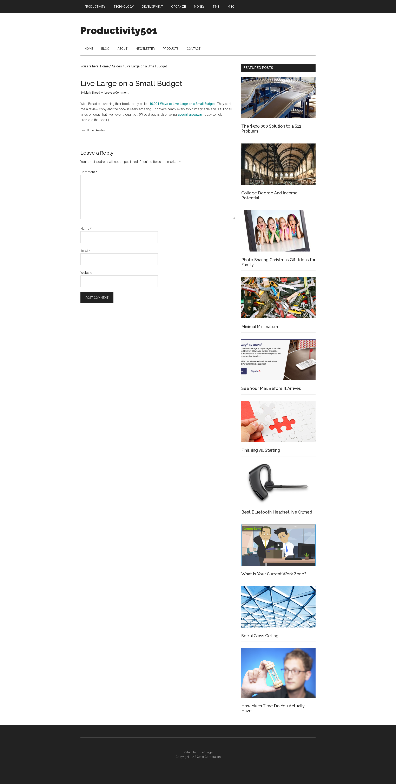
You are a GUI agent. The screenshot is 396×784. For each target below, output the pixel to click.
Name (86, 228)
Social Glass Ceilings (260, 635)
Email (85, 251)
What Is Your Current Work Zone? (273, 573)
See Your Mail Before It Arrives (271, 388)
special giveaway (190, 114)
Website (86, 273)
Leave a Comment (116, 92)
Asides (100, 130)
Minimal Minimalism (259, 326)
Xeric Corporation (209, 756)
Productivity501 (118, 30)
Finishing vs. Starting (260, 450)
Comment (88, 172)
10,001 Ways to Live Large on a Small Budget (182, 104)
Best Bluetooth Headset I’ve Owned (276, 512)
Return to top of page (198, 752)
